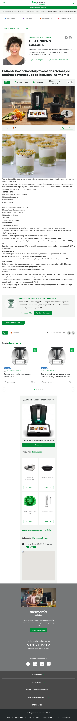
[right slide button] (73, 389)
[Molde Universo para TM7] (29, 501)
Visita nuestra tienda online (38, 7)
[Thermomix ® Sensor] (47, 501)
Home (4, 11)
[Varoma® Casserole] (47, 467)
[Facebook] (28, 664)
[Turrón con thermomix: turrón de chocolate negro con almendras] (57, 357)
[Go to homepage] (38, 3)
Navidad (7, 368)
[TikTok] (49, 664)
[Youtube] (35, 664)
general (43, 11)
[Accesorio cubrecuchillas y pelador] (29, 467)
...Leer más (67, 55)
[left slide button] (4, 389)
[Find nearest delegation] (3, 3)
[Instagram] (42, 664)
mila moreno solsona (33, 11)
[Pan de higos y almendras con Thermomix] (20, 357)
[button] (73, 3)
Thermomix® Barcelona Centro (16, 11)
